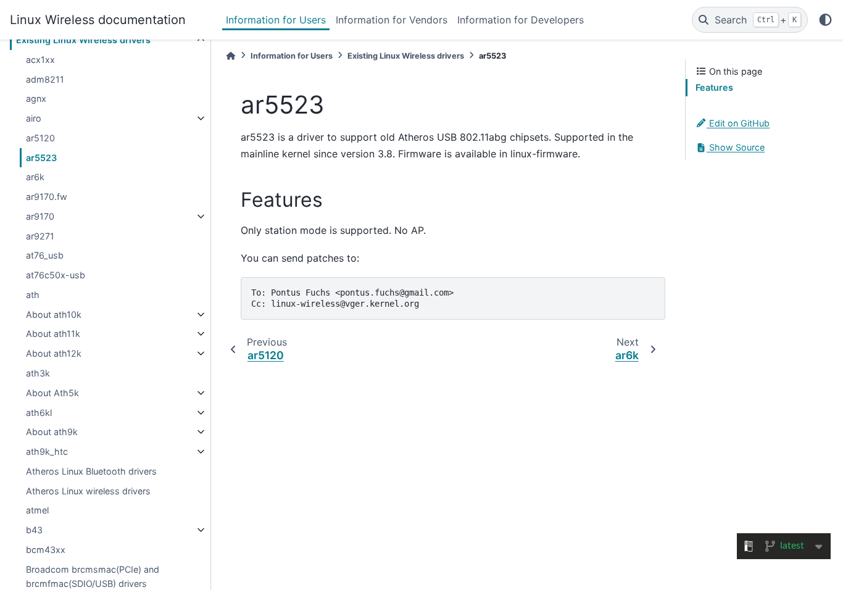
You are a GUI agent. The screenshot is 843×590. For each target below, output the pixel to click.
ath (32, 294)
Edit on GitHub (738, 123)
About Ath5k (52, 393)
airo (33, 118)
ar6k (35, 177)
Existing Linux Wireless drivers (83, 40)
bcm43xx (45, 549)
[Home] (231, 55)
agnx (36, 98)
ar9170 (40, 216)
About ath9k (52, 431)
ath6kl (39, 412)
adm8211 (45, 79)
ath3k (38, 373)
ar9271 (40, 236)
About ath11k (53, 333)
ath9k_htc (47, 451)
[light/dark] (825, 19)
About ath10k (53, 314)
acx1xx (40, 59)
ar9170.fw (46, 196)
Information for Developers (520, 20)
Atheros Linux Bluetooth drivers (91, 471)
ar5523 (41, 157)
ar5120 (40, 138)
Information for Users (276, 20)
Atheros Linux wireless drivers (88, 491)
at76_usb (45, 255)
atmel (37, 510)
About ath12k (53, 353)
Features (714, 87)
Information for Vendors (391, 20)
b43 (34, 530)
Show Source (736, 147)
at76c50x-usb (55, 275)
